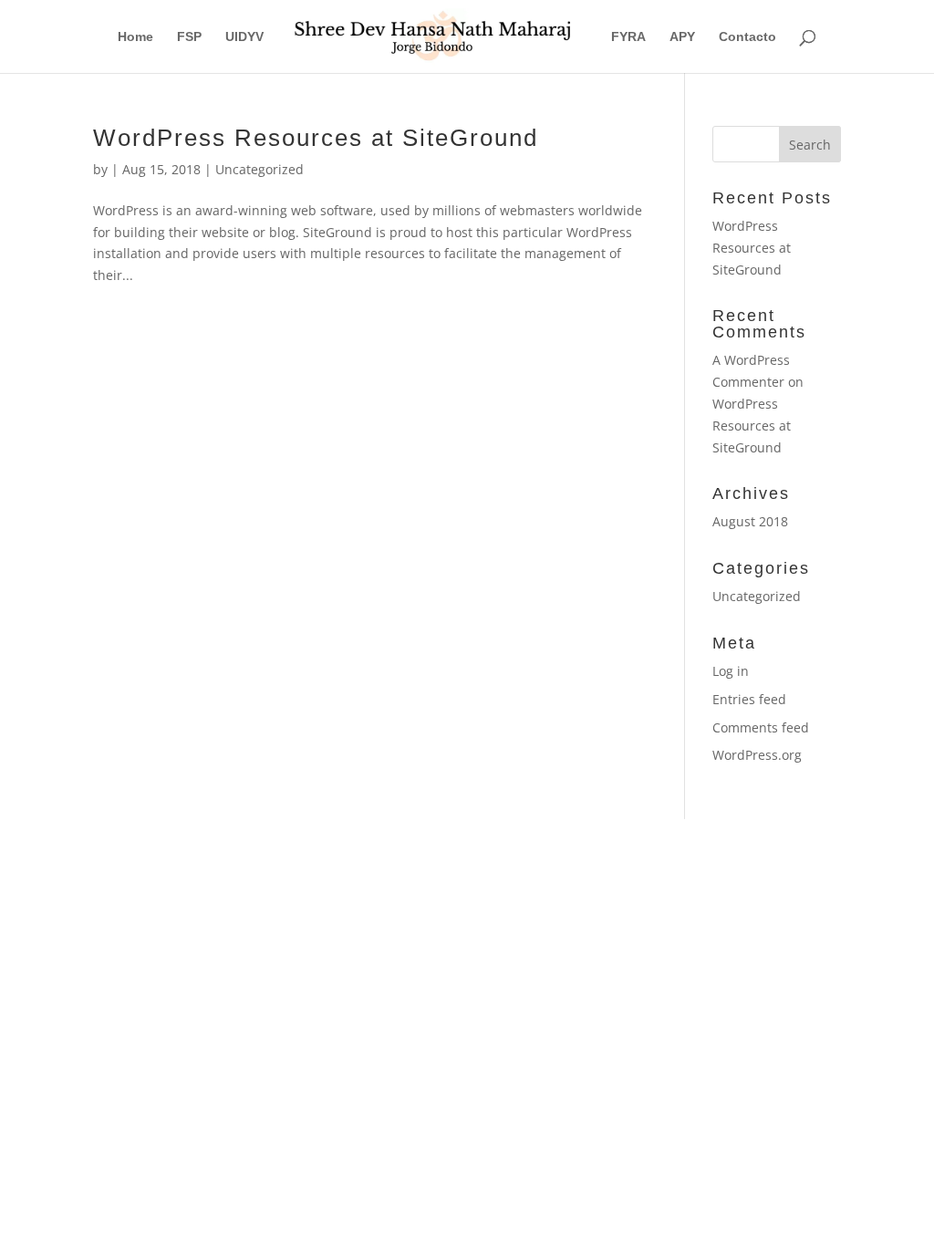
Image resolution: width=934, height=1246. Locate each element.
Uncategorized (259, 169)
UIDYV (244, 37)
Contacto (747, 37)
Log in (730, 671)
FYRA (628, 37)
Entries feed (749, 699)
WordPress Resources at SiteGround (315, 137)
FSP (189, 37)
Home (135, 37)
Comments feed (760, 727)
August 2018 (750, 521)
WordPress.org (757, 754)
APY (682, 37)
